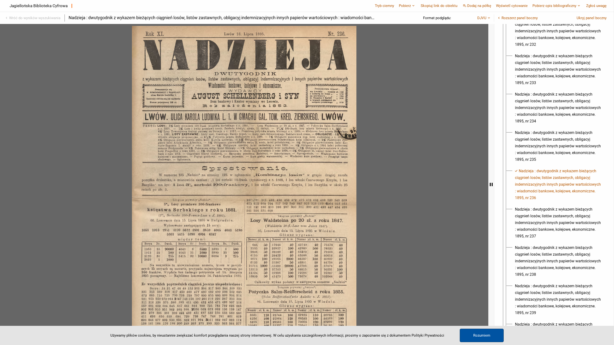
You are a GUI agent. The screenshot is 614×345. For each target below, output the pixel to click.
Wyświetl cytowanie (512, 6)
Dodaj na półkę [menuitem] (479, 6)
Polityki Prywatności (428, 335)
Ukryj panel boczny (592, 18)
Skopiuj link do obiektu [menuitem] (439, 6)
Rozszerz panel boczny (520, 18)
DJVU (481, 18)
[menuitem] (558, 31)
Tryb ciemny (384, 6)
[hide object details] (491, 184)
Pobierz (405, 6)
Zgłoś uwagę (596, 6)
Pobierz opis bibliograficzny (554, 6)
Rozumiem (481, 335)
